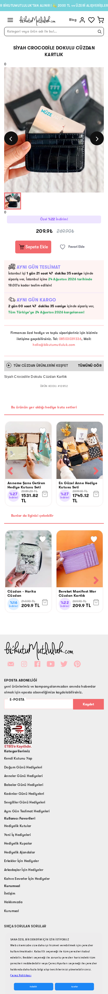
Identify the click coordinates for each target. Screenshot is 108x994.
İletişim (9, 893)
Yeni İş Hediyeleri (17, 835)
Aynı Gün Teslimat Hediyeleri (27, 811)
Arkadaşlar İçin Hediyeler (23, 870)
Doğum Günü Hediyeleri (23, 767)
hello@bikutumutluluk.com (54, 345)
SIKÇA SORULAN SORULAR (25, 926)
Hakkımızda (13, 902)
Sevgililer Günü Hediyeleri (24, 802)
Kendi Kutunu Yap (18, 758)
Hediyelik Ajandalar (19, 852)
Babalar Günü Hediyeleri (23, 785)
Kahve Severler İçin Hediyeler (27, 879)
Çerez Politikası (20, 975)
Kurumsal (11, 911)
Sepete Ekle (36, 246)
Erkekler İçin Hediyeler (21, 861)
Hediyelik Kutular (17, 826)
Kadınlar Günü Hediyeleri (24, 794)
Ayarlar (74, 986)
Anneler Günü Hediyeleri (23, 776)
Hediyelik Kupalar (18, 843)
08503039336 (70, 339)
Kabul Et (33, 986)
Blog (72, 20)
